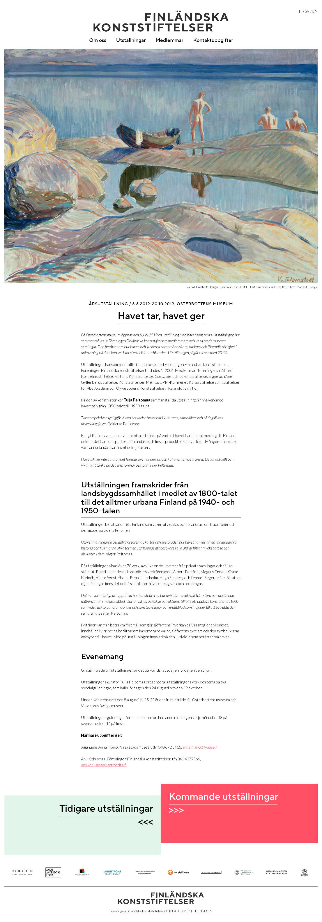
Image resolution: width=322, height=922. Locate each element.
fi (300, 11)
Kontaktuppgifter (213, 40)
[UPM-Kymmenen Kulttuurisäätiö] (276, 872)
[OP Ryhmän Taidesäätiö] (178, 872)
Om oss (97, 40)
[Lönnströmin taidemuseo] (112, 872)
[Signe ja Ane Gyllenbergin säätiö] (244, 872)
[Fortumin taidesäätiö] (81, 872)
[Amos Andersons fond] (53, 872)
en (315, 11)
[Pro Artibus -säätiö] (211, 872)
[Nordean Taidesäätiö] (145, 872)
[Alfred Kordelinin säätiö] (22, 872)
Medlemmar (169, 40)
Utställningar (131, 40)
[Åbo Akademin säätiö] (304, 872)
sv (307, 11)
